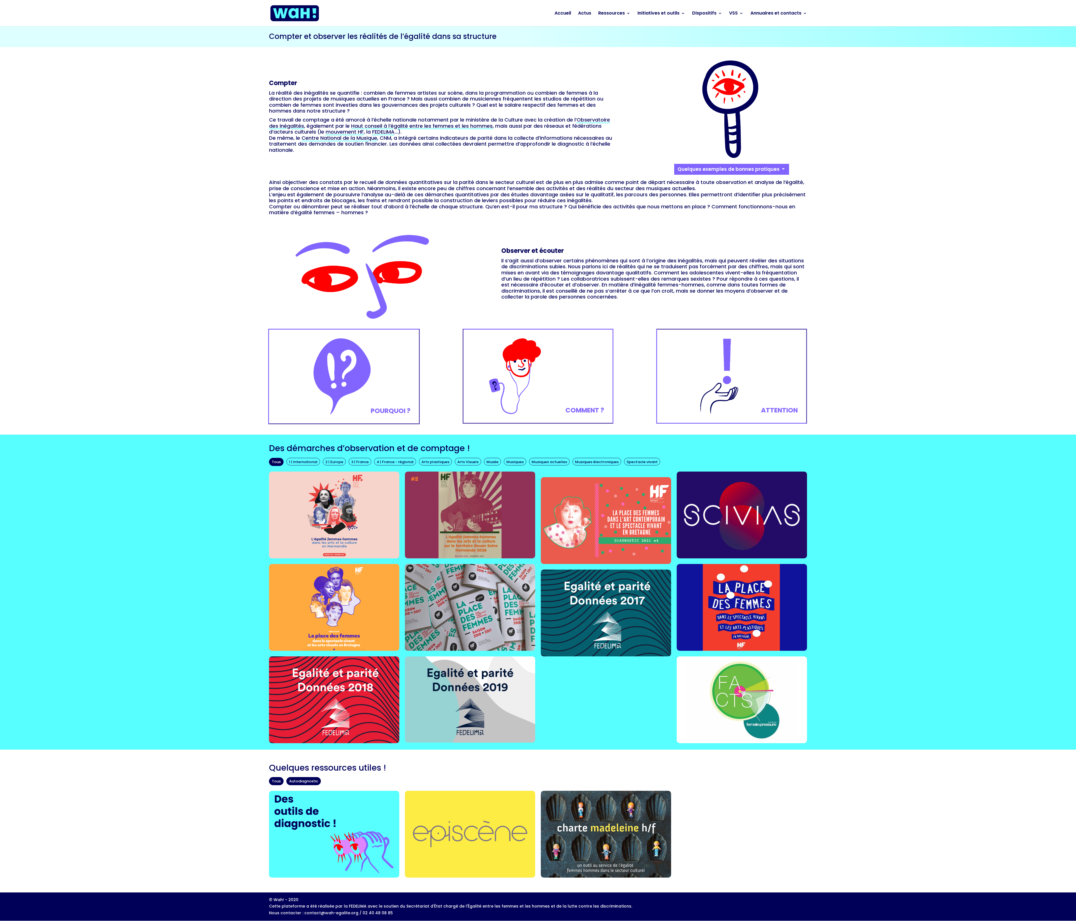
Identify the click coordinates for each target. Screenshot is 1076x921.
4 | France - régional (395, 462)
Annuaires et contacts (775, 13)
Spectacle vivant (642, 462)
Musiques (515, 462)
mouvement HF (345, 131)
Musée (492, 462)
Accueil (563, 13)
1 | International (303, 462)
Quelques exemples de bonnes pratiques (729, 169)
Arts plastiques (435, 462)
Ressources (611, 13)
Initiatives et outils (658, 13)
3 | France (360, 462)
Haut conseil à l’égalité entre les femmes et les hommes (422, 125)
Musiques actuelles (549, 462)
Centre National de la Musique (339, 137)
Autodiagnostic (303, 781)
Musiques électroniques (597, 462)
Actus (584, 13)
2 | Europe (334, 462)
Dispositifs (704, 13)
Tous (276, 462)
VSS (733, 13)
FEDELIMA (383, 131)
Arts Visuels (468, 462)
